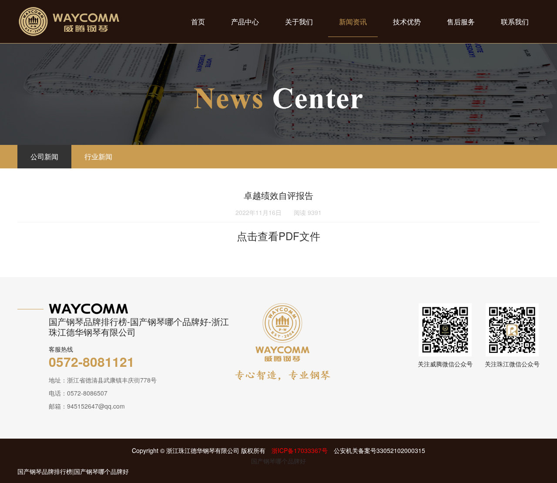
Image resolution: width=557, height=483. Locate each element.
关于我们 (299, 22)
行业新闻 (98, 156)
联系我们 (515, 22)
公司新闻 (44, 156)
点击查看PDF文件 (278, 235)
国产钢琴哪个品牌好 (278, 460)
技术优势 (407, 22)
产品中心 (245, 22)
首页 (198, 22)
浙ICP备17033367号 (300, 450)
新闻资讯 (353, 22)
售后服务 (461, 22)
